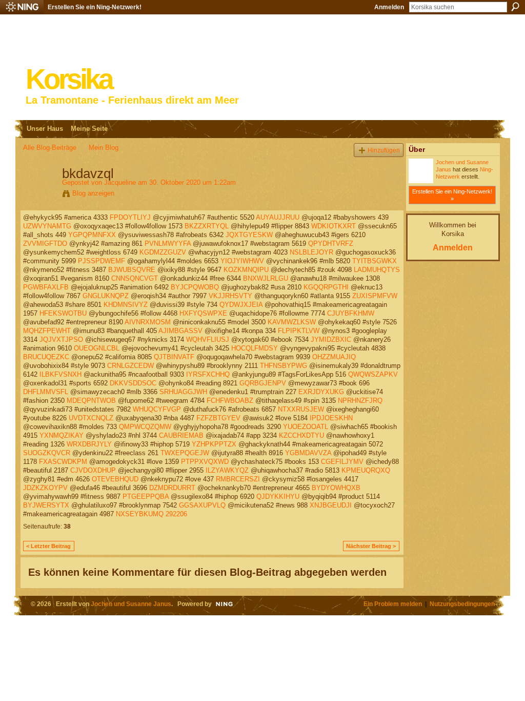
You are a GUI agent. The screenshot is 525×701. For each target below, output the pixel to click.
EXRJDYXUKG (321, 392)
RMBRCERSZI (238, 479)
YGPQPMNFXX (92, 235)
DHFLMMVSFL (45, 392)
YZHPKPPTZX (214, 444)
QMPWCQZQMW (145, 427)
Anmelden (389, 7)
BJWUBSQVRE (131, 270)
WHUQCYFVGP (157, 409)
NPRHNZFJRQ (360, 400)
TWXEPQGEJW (184, 453)
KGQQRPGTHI (326, 287)
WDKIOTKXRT (333, 226)
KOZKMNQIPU (246, 270)
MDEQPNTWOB (91, 400)
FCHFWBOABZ (230, 400)
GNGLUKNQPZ (106, 296)
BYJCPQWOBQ (195, 287)
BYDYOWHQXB (336, 488)
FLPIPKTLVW (298, 331)
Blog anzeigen (93, 193)
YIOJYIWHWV (242, 261)
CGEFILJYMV (342, 461)
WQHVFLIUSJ (207, 339)
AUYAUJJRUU (277, 217)
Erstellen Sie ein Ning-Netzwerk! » (452, 195)
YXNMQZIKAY (61, 435)
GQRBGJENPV (262, 383)
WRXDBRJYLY (89, 444)
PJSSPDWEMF (101, 261)
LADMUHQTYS (377, 270)
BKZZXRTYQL (207, 226)
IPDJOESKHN (331, 418)
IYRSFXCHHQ (208, 374)
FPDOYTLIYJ (130, 217)
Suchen (515, 6)
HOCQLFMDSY (254, 348)
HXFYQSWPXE (203, 313)
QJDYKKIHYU (277, 496)
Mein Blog (103, 147)
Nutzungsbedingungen (462, 603)
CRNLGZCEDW (130, 365)
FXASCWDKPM (63, 461)
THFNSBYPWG (283, 365)
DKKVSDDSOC (133, 383)
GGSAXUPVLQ (202, 505)
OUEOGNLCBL (96, 348)
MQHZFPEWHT (47, 331)
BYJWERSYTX (46, 505)
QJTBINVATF (174, 357)
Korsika (69, 79)
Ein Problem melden (393, 603)
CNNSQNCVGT (134, 278)
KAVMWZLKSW (292, 322)
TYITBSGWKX (374, 261)
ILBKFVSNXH (60, 374)
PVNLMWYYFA (168, 243)
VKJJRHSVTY (230, 296)
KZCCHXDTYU (301, 435)
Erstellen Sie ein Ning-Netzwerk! (95, 7)
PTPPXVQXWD (205, 461)
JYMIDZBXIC (331, 339)
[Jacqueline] (39, 195)
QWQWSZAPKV (373, 374)
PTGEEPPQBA (146, 496)
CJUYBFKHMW (350, 313)
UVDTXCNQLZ (91, 418)
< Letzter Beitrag (48, 546)
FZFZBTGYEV (218, 418)
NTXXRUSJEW (301, 409)
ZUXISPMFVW (374, 296)
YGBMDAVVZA (308, 453)
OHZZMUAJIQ (334, 357)
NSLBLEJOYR (311, 252)
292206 (176, 514)
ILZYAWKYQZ (227, 470)
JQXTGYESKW (249, 235)
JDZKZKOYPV (45, 488)
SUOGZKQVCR (46, 453)
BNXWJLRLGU (265, 278)
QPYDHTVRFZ (330, 243)
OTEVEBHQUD (115, 479)
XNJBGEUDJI (331, 505)
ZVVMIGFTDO (45, 243)
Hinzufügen (384, 150)
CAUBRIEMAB (181, 435)
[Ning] (22, 7)
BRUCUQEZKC (46, 357)
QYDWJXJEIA (240, 304)
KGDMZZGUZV (162, 252)
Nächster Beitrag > (371, 546)
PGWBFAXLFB (46, 287)
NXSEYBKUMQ (140, 514)
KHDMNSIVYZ (126, 304)
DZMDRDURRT (172, 488)
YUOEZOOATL (305, 427)
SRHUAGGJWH (183, 392)
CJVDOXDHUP (93, 470)
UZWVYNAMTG (47, 226)
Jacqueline (120, 182)
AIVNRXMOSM (148, 322)
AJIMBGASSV (180, 331)
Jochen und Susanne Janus (131, 603)
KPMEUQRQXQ (365, 470)
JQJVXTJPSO (61, 339)
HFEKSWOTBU (63, 313)
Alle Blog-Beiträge (49, 147)
